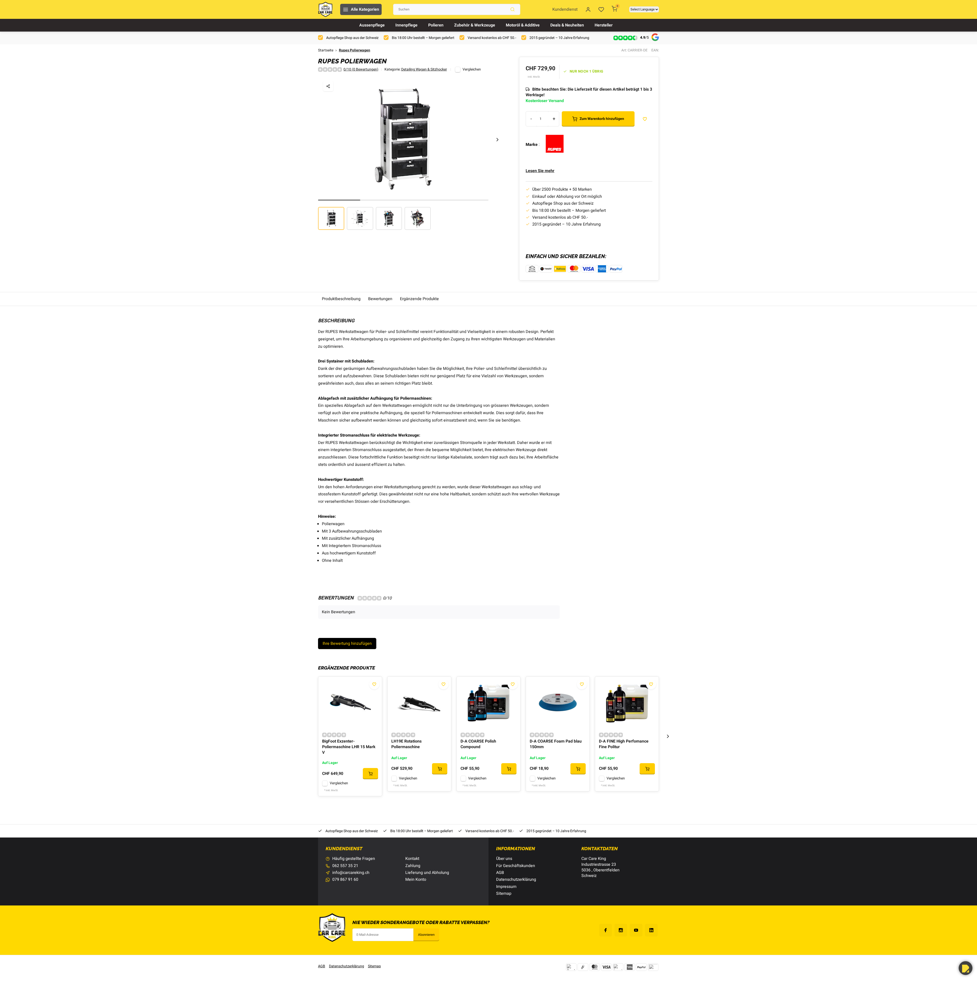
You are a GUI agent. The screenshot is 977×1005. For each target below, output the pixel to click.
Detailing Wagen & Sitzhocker (424, 69)
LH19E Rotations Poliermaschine (406, 744)
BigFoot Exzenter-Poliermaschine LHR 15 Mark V (349, 747)
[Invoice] (618, 967)
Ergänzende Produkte (419, 299)
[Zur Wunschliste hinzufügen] (374, 684)
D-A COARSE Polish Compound (478, 744)
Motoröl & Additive (523, 25)
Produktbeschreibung (341, 299)
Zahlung (412, 866)
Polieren (435, 25)
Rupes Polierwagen (354, 50)
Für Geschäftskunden (515, 866)
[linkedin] (651, 930)
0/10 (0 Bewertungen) (360, 69)
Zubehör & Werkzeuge (474, 25)
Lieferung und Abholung (427, 872)
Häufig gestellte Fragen (353, 858)
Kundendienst (565, 9)
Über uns (504, 858)
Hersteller (604, 25)
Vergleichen (472, 69)
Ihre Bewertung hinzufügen (347, 643)
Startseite (325, 50)
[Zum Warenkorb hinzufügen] (370, 773)
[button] (497, 139)
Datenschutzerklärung (516, 879)
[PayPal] (641, 967)
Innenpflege (406, 25)
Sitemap (503, 893)
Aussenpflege (372, 25)
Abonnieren (426, 934)
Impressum (506, 886)
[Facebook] (605, 930)
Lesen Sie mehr (540, 171)
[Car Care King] (325, 9)
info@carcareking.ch (350, 872)
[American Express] (629, 967)
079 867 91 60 (345, 879)
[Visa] (606, 967)
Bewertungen (380, 299)
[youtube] (636, 930)
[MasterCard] (594, 967)
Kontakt (412, 858)
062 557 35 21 (345, 866)
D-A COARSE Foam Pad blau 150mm (556, 744)
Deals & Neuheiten (567, 25)
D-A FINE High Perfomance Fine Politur (624, 744)
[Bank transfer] (571, 967)
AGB (500, 872)
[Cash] (583, 967)
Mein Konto (415, 879)
